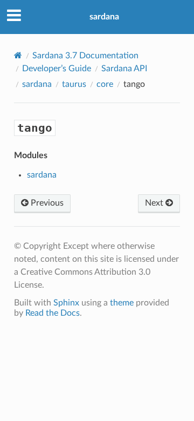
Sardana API (124, 68)
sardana (104, 16)
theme (122, 302)
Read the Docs (52, 313)
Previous (46, 203)
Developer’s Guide (56, 68)
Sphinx (66, 302)
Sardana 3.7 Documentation (85, 55)
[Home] (18, 55)
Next (155, 203)
